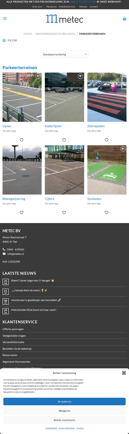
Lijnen (7, 126)
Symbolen (94, 199)
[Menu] (5, 18)
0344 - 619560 (15, 249)
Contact (80, 428)
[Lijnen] (22, 97)
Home (28, 33)
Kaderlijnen (53, 126)
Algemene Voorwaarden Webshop (22, 368)
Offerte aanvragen (13, 329)
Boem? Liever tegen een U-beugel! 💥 (32, 280)
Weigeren (64, 410)
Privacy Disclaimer (67, 428)
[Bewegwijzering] (22, 169)
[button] (124, 373)
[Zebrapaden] (106, 97)
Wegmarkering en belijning (56, 33)
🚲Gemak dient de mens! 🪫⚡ (29, 290)
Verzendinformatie (13, 342)
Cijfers (49, 199)
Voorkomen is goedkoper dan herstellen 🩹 (36, 300)
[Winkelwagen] (124, 18)
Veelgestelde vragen (14, 335)
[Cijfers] (64, 169)
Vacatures (51, 6)
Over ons (37, 6)
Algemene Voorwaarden (16, 361)
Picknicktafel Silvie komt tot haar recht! (33, 309)
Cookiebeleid (51, 428)
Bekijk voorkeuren (64, 420)
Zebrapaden (96, 126)
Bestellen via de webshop (17, 348)
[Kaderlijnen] (64, 97)
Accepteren (64, 401)
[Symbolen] (106, 169)
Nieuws (83, 6)
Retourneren (10, 355)
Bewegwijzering (14, 199)
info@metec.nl (15, 253)
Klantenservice (67, 6)
